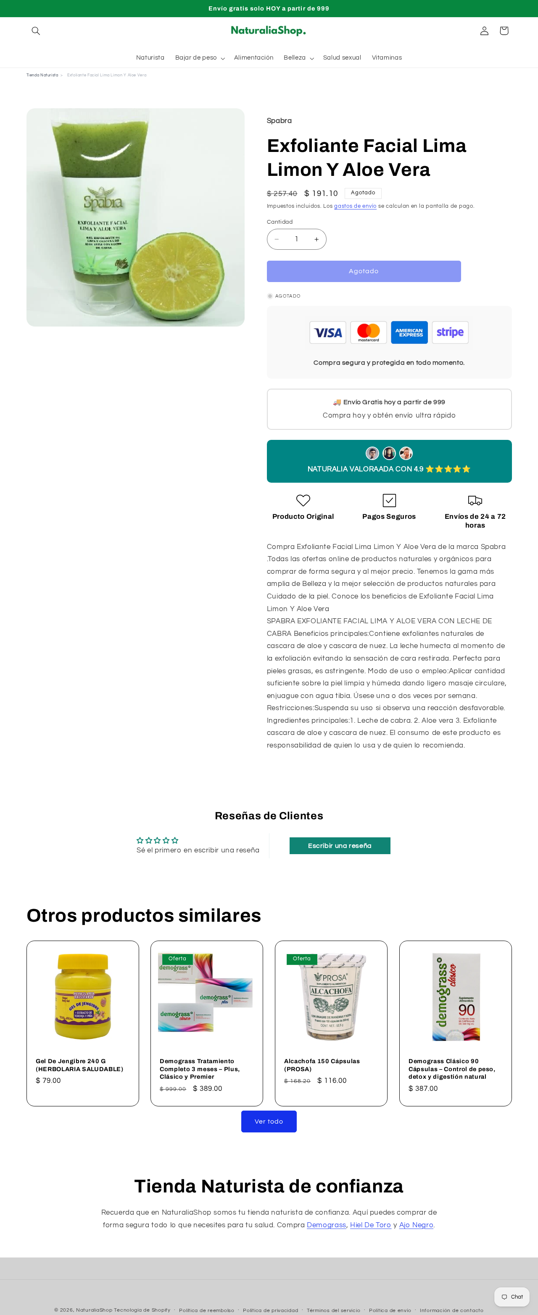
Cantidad (280, 222)
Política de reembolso (206, 1310)
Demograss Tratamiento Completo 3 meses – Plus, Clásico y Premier (200, 1069)
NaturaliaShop (94, 1310)
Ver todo (269, 1121)
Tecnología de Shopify (142, 1310)
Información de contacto (452, 1310)
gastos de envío (355, 206)
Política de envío (390, 1310)
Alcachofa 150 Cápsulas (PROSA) (322, 1065)
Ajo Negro (416, 1225)
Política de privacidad (270, 1310)
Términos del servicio (333, 1310)
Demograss (326, 1225)
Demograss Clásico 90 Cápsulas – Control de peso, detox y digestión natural (452, 1069)
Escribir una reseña (340, 845)
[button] (36, 30)
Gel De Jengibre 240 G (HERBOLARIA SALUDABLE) (80, 1065)
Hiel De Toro (371, 1225)
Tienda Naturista (42, 75)
